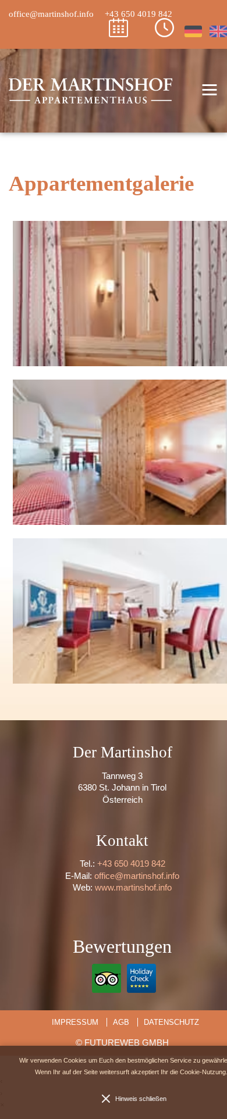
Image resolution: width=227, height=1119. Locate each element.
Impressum (75, 1022)
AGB (121, 1022)
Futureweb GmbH (126, 1043)
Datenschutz (171, 1022)
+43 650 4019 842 (131, 863)
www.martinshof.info (133, 887)
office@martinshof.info (136, 876)
